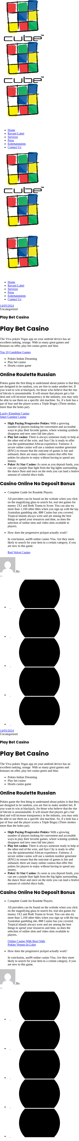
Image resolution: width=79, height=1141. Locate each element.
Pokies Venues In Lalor (22, 944)
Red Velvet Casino (19, 552)
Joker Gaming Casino (13, 416)
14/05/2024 (7, 305)
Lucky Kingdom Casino (14, 413)
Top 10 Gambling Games (15, 352)
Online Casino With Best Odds (26, 941)
